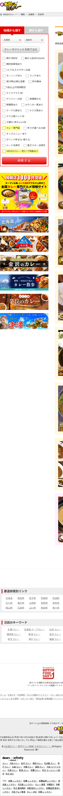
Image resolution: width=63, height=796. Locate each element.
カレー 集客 (40, 784)
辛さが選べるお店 (36, 128)
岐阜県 (55, 603)
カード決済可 (13, 145)
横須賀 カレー (14, 634)
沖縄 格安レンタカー (36, 788)
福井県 (20, 603)
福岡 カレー (40, 767)
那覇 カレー (36, 770)
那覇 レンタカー (30, 781)
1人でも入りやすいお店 (18, 70)
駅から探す (36, 30)
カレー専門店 (13, 128)
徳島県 (44, 608)
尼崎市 (41, 14)
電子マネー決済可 (36, 145)
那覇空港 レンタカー (48, 781)
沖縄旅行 (50, 784)
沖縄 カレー (28, 767)
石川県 (9, 603)
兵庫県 (31, 14)
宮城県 (44, 598)
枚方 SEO (10, 774)
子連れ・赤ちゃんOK (16, 122)
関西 (23, 14)
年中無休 (36, 81)
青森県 (20, 598)
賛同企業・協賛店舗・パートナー (49, 699)
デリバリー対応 (14, 99)
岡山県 (9, 608)
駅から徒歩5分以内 (34, 58)
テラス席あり (36, 110)
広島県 (20, 608)
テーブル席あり (14, 110)
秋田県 (55, 598)
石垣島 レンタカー (26, 784)
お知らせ (12, 695)
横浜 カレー (38, 763)
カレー (5, 763)
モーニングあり (14, 75)
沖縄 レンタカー (15, 781)
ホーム (3, 695)
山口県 (32, 608)
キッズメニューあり (16, 133)
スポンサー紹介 (27, 699)
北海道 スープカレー (34, 629)
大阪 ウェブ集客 (18, 792)
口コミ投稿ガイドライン (37, 695)
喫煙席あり (12, 104)
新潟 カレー (34, 634)
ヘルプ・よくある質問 (9, 699)
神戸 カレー (34, 639)
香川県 (55, 608)
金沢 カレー (55, 634)
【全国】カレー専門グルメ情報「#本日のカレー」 (27, 746)
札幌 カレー (14, 629)
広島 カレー (17, 767)
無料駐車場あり (14, 64)
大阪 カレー (15, 763)
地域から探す (12, 30)
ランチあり (35, 75)
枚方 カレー (14, 639)
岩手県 (32, 598)
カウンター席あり (34, 104)
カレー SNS (32, 792)
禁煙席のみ (35, 99)
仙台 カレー (55, 629)
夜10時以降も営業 (15, 81)
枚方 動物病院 (19, 788)
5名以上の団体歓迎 (16, 87)
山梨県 (32, 603)
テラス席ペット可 (15, 116)
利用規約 (21, 695)
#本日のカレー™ (10, 14)
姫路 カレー (55, 639)
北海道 (9, 598)
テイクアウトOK (14, 93)
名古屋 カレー (50, 763)
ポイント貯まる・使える (18, 139)
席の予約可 (12, 58)
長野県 (44, 603)
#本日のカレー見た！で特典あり (22, 151)
